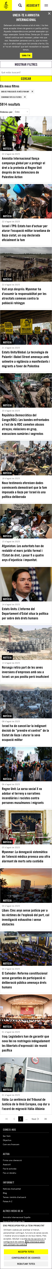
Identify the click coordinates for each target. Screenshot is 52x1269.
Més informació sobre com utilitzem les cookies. (24, 1243)
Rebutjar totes (26, 1263)
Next (34, 1118)
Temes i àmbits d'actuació (14, 1197)
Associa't (32, 5)
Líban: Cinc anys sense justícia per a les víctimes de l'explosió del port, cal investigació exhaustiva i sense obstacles (25, 917)
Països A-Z (7, 1201)
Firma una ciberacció (12, 1160)
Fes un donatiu (9, 1173)
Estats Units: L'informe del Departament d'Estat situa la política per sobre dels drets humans (25, 613)
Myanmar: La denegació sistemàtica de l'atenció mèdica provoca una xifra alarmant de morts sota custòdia (26, 856)
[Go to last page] (45, 1119)
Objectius (7, 1140)
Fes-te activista (9, 1168)
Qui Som (7, 1136)
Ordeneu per (6, 111)
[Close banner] (49, 13)
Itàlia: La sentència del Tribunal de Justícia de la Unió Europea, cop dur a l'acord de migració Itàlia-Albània (26, 1104)
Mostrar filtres (26, 64)
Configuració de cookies (26, 1257)
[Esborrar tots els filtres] (25, 97)
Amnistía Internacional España (16, 1217)
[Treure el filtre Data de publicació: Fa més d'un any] (32, 91)
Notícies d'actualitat (12, 1189)
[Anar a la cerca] (20, 5)
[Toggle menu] (46, 5)
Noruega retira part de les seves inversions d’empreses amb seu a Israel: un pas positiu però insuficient (25, 672)
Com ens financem (11, 1144)
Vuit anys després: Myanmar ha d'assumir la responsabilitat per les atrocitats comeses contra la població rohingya (24, 296)
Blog (5, 1193)
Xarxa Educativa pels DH (14, 1221)
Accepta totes (26, 1251)
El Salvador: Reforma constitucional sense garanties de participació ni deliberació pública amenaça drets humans (24, 980)
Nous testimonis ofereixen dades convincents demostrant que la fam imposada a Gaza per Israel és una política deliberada (24, 490)
